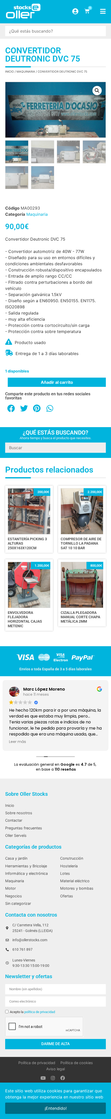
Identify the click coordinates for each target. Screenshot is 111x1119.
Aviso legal (55, 1069)
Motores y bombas (76, 888)
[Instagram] (53, 1078)
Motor (10, 888)
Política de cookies (76, 1063)
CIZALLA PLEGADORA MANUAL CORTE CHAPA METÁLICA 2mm (80, 617)
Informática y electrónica (26, 873)
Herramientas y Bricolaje (26, 866)
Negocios (13, 896)
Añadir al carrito (57, 382)
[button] (97, 90)
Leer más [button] (17, 741)
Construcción (71, 858)
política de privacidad (39, 1012)
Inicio (9, 71)
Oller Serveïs (16, 835)
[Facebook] (62, 1078)
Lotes (65, 873)
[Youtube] (43, 1078)
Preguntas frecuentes (23, 828)
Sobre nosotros (18, 813)
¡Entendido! (56, 1108)
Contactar (13, 820)
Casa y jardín (16, 858)
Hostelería (69, 866)
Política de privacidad (36, 1063)
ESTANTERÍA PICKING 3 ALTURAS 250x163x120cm (27, 543)
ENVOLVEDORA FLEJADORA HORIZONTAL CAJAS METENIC (25, 619)
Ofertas (66, 896)
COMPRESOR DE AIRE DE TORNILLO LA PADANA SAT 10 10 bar (81, 543)
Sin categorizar (18, 903)
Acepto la (32, 1012)
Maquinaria (26, 71)
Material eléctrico (75, 881)
